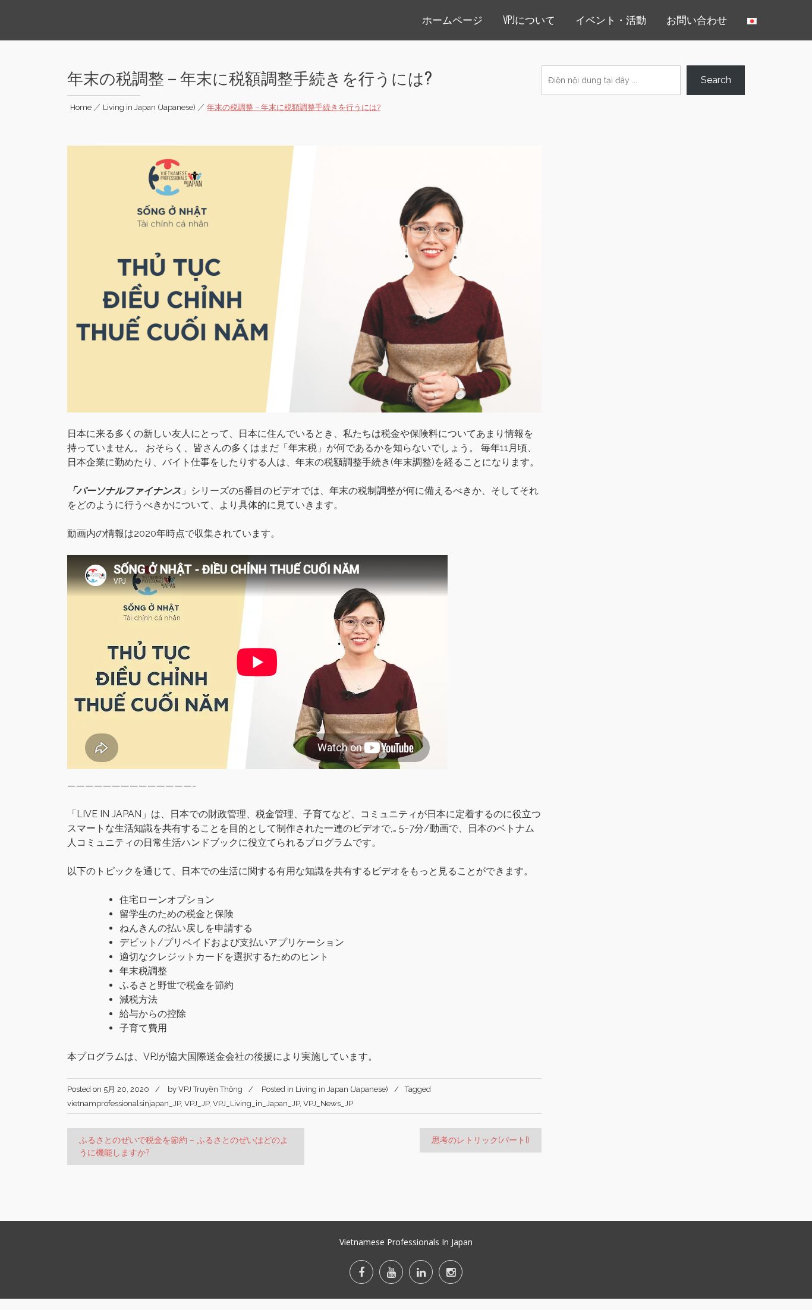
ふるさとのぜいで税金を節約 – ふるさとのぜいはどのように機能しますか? (183, 1146)
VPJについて (529, 19)
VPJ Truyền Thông (210, 1089)
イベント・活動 (610, 19)
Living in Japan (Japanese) (149, 107)
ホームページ (452, 19)
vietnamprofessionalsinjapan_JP (124, 1103)
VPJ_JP (196, 1103)
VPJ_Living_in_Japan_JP (256, 1103)
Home (81, 107)
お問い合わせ (696, 19)
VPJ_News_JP (328, 1103)
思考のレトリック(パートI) (481, 1140)
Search (716, 80)
